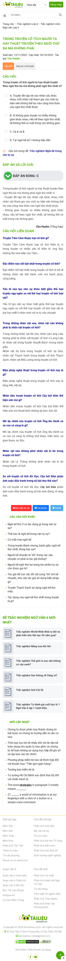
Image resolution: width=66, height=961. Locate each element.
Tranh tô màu (10, 850)
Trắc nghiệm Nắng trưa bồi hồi (33, 646)
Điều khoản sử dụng (39, 949)
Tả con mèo (40, 835)
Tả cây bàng (40, 888)
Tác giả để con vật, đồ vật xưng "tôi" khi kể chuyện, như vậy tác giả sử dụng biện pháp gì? (33, 578)
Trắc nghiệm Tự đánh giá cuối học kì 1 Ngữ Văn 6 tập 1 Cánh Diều (38, 706)
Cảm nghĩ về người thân (47, 893)
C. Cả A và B (17, 131)
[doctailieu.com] (33, 918)
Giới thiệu (20, 949)
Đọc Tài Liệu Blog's (13, 890)
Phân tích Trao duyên (45, 898)
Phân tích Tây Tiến (13, 845)
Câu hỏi (8, 66)
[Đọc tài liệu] (30, 956)
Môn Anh (8, 830)
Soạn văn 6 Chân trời (14, 880)
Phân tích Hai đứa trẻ (46, 850)
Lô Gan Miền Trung (13, 900)
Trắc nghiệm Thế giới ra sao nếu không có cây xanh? (38, 662)
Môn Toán (8, 835)
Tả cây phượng (11, 855)
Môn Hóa (8, 840)
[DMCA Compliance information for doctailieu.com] (45, 942)
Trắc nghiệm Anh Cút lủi (29, 689)
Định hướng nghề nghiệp (47, 855)
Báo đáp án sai (22, 508)
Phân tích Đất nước (44, 845)
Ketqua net (9, 895)
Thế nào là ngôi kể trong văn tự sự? (29, 533)
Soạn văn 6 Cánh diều (15, 875)
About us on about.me (15, 860)
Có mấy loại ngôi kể (19, 539)
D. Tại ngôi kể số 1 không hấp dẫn (30, 140)
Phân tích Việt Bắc (44, 826)
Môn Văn (8, 826)
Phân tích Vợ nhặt (44, 875)
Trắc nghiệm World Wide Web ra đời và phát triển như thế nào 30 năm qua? (38, 633)
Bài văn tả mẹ (41, 830)
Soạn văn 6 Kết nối (13, 885)
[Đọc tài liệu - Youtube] (35, 956)
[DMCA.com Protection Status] (27, 942)
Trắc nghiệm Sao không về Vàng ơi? (36, 675)
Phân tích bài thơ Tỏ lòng (48, 840)
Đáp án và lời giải (25, 66)
